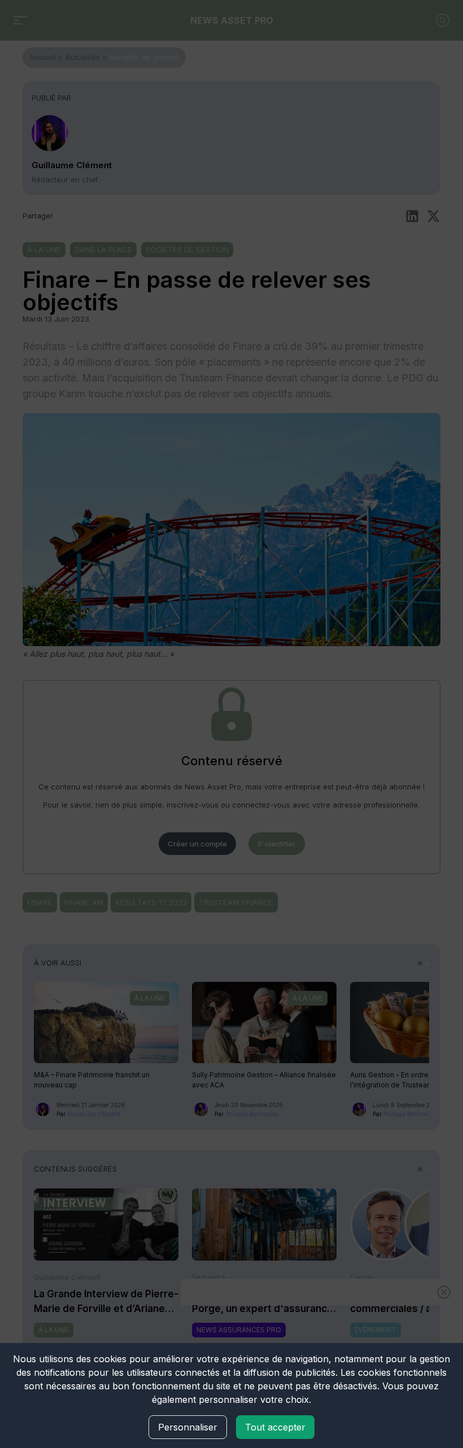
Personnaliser (187, 1427)
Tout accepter (275, 1427)
